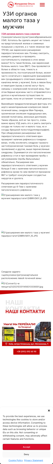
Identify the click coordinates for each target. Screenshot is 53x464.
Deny (26, 454)
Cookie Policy (16, 460)
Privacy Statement (33, 460)
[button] (49, 410)
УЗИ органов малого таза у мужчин (20, 33)
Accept (26, 447)
